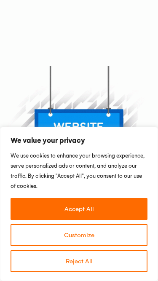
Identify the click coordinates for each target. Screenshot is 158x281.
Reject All (79, 261)
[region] (79, 204)
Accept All (79, 209)
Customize (79, 235)
